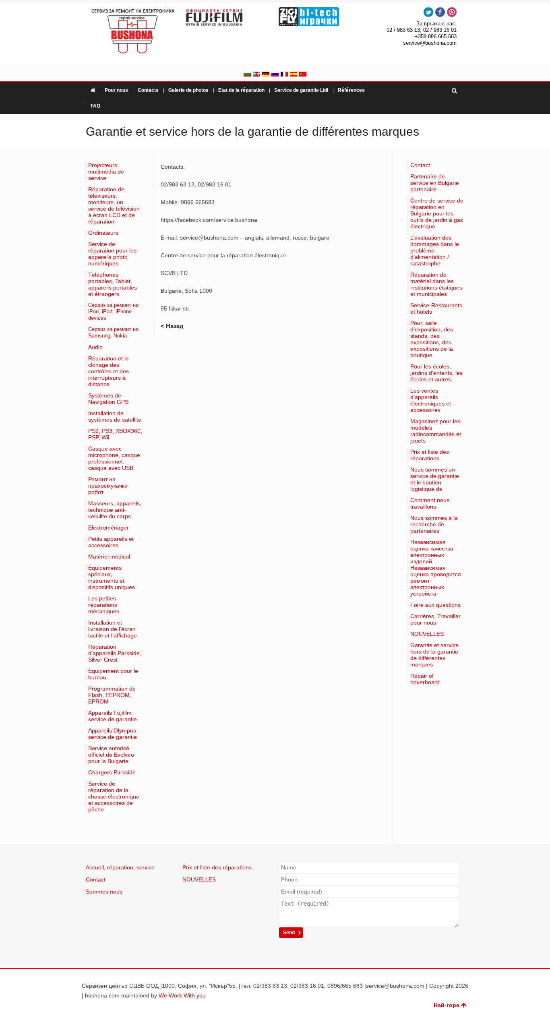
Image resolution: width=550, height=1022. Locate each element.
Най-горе (446, 1005)
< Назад (172, 326)
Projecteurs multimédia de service (106, 171)
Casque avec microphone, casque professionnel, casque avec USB (114, 458)
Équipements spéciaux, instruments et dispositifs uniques (111, 577)
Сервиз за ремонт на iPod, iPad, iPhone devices (113, 311)
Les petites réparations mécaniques (103, 604)
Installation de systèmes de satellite (114, 416)
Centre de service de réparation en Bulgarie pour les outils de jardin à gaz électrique (436, 213)
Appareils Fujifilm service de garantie (112, 716)
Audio (95, 347)
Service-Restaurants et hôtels (436, 308)
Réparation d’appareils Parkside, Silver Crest (114, 653)
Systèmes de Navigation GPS (108, 398)
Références (351, 90)
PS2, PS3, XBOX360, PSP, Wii (115, 434)
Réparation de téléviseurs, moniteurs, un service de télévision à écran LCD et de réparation (114, 205)
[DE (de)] (265, 75)
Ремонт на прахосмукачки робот (108, 485)
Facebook (440, 12)
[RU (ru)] (275, 75)
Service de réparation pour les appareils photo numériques (112, 254)
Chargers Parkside (112, 772)
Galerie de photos (188, 90)
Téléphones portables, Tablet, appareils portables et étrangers (112, 284)
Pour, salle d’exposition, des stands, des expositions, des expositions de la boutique (431, 339)
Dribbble (452, 12)
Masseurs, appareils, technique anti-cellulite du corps (114, 509)
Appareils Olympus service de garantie (112, 733)
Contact (420, 165)
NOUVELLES (427, 634)
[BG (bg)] (247, 75)
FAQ (95, 106)
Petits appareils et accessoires (111, 542)
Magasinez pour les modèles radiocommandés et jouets (435, 431)
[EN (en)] (256, 75)
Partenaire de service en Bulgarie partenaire (434, 182)
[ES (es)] (293, 75)
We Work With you (182, 995)
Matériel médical (109, 556)
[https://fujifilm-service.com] (227, 17)
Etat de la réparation (241, 90)
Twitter (428, 12)
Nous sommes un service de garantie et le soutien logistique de (434, 479)
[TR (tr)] (302, 75)
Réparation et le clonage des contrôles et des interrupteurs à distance (108, 371)
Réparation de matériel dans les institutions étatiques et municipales (436, 284)
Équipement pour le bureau (113, 674)
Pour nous (116, 90)
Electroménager (108, 527)
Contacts (148, 90)
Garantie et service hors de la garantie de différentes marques (434, 655)
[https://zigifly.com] (322, 16)
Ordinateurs (103, 233)
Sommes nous (104, 891)
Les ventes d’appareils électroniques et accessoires (430, 400)
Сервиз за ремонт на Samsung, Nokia (113, 333)
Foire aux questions (435, 605)
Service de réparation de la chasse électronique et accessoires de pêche (113, 796)
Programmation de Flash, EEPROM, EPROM (112, 695)
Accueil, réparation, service (120, 867)
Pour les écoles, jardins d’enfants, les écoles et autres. (436, 373)
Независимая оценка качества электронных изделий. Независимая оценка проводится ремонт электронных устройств (435, 568)
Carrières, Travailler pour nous (435, 619)
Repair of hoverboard (425, 678)
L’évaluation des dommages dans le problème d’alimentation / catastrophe (434, 250)
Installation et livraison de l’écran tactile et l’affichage (112, 629)
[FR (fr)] (284, 75)
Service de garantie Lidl (301, 90)
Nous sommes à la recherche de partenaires (434, 524)
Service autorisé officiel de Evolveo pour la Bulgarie (111, 754)
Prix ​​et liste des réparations (429, 455)
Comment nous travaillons (429, 503)
